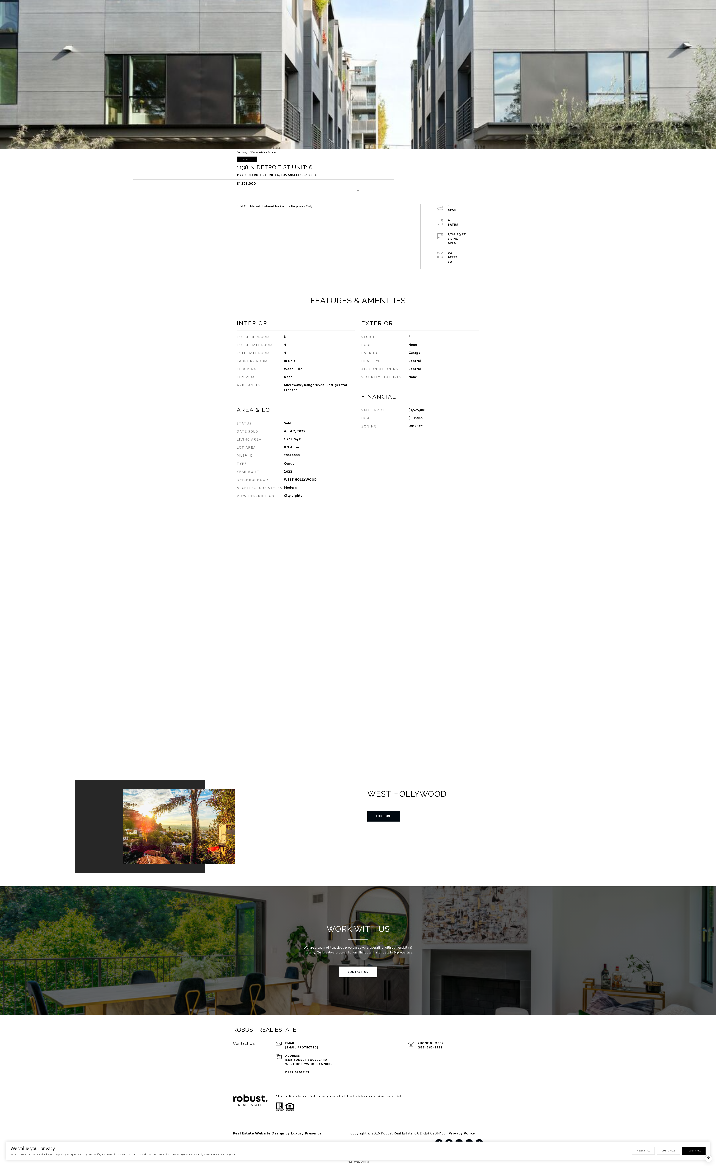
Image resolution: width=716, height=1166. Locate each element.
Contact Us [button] (358, 971)
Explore (383, 816)
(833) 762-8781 (430, 1047)
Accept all (694, 1150)
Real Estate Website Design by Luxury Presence (277, 1133)
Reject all (643, 1150)
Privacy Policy (462, 1133)
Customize (668, 1150)
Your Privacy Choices (358, 1161)
